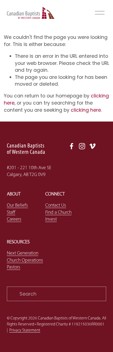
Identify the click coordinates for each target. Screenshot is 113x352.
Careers (14, 219)
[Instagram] (82, 146)
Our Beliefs (17, 205)
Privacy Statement (24, 330)
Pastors (13, 267)
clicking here (86, 109)
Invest (51, 219)
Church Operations (25, 260)
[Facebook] (71, 146)
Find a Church (58, 212)
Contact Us (55, 205)
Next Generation (22, 253)
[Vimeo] (92, 146)
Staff (11, 212)
